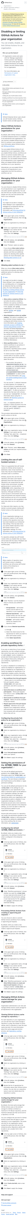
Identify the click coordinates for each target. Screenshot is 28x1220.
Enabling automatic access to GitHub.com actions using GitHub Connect (13, 324)
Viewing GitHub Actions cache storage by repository (12, 1015)
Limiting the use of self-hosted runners (11, 461)
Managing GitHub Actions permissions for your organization (12, 180)
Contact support (7, 1205)
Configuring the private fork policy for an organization (11, 719)
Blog (16, 1214)
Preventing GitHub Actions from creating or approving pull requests (13, 913)
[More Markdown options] (15, 81)
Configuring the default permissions (12, 829)
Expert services (10, 1214)
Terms (14, 1212)
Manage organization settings (11, 7)
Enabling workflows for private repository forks (12, 644)
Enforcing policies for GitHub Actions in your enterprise (13, 293)
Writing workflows (9, 146)
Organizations (7, 6)
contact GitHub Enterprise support (11, 25)
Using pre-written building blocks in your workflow (16, 377)
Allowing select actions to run (12, 257)
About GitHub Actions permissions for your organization (11, 128)
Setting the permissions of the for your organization (13, 765)
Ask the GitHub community (9, 1203)
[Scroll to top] (24, 1216)
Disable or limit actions (9, 9)
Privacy (19, 1212)
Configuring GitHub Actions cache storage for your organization (11, 1100)
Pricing (3, 1214)
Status (23, 1212)
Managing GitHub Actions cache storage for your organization (12, 999)
